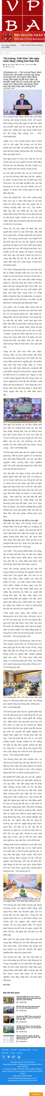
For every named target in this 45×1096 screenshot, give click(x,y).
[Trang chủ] (22, 15)
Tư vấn (12, 1053)
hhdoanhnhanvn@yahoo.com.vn (25, 1078)
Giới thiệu (5, 1050)
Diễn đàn (5, 1053)
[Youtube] (19, 1057)
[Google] (14, 1057)
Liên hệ (19, 1053)
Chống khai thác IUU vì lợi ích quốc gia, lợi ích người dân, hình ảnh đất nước (22, 900)
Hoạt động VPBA (24, 1050)
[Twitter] (8, 1057)
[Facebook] (3, 1057)
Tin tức (35, 1050)
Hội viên (14, 1050)
